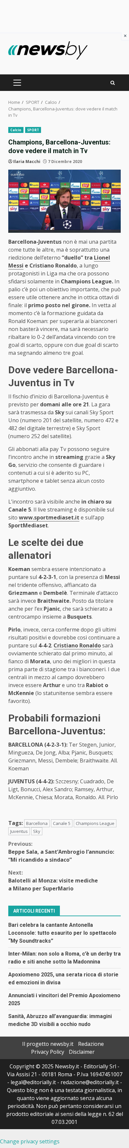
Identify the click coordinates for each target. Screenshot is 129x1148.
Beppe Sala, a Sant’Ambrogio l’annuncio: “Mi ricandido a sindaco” (61, 851)
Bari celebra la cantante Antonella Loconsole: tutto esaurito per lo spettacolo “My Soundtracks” (62, 933)
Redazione (91, 1043)
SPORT (33, 130)
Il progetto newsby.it (47, 1043)
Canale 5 (61, 823)
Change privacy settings (30, 1141)
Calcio (16, 130)
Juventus (19, 831)
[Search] (112, 82)
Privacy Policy (47, 1051)
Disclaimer (82, 1051)
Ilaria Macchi (26, 161)
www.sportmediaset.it (49, 517)
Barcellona (37, 823)
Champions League (95, 823)
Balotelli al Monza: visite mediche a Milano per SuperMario (53, 880)
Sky (36, 831)
